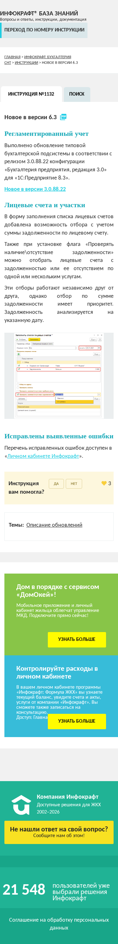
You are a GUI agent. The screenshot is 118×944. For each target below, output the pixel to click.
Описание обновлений (54, 525)
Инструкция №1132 (31, 94)
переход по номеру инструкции (44, 30)
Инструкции (26, 63)
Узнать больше (76, 639)
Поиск (76, 94)
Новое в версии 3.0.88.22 (35, 189)
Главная (12, 57)
